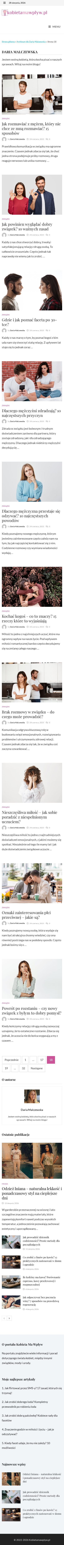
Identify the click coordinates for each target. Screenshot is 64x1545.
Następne (37, 1068)
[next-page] (9, 1318)
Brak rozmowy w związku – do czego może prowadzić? (28, 714)
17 (41, 1059)
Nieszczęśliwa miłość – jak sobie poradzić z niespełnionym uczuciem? (29, 817)
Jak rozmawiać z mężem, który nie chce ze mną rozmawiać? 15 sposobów (31, 128)
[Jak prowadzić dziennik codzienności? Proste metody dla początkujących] (11, 1237)
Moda (5, 1184)
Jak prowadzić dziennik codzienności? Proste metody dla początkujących (41, 1241)
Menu (56, 26)
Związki (6, 118)
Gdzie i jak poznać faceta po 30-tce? (29, 322)
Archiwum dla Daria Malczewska (31, 41)
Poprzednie (11, 1059)
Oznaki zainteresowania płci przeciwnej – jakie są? (26, 915)
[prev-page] (4, 1318)
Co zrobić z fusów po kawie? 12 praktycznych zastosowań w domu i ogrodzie (42, 1261)
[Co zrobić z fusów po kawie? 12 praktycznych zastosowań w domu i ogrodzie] (11, 1258)
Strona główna (8, 41)
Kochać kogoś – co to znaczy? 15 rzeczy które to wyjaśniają (29, 618)
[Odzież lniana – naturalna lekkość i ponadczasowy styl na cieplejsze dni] (32, 1161)
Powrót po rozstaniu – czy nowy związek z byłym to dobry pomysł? (31, 1010)
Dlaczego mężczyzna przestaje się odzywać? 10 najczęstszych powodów (31, 515)
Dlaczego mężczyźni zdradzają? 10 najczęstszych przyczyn (31, 413)
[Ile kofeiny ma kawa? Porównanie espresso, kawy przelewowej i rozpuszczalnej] (11, 1277)
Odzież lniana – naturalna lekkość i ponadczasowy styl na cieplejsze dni (32, 1193)
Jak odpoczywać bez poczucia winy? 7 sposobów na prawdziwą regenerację (41, 1301)
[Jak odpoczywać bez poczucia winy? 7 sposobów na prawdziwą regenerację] (11, 1298)
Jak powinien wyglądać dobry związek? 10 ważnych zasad (27, 226)
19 (6, 1068)
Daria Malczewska (17, 139)
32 (23, 1068)
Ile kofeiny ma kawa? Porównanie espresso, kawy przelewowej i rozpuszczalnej (41, 1281)
